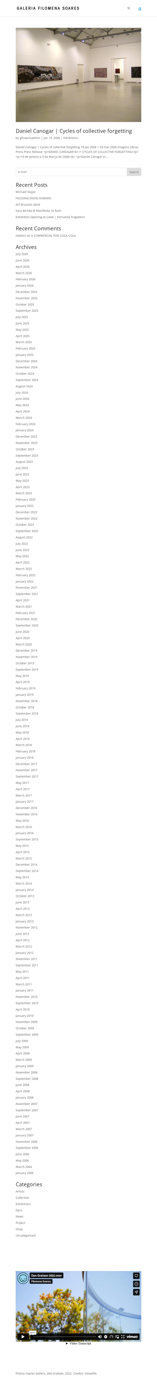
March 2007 (24, 1129)
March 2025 (24, 342)
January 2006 (25, 1173)
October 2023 (25, 449)
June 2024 (22, 399)
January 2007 (25, 1135)
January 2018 (25, 758)
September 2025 (27, 311)
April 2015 (23, 852)
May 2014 (22, 877)
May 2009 (22, 1047)
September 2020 (27, 625)
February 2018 (25, 751)
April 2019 (23, 682)
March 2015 (24, 858)
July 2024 (22, 392)
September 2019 (27, 669)
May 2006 (22, 1160)
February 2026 (25, 279)
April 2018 (23, 739)
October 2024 (25, 373)
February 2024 (25, 424)
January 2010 (25, 1016)
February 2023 (25, 499)
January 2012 (25, 953)
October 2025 (25, 304)
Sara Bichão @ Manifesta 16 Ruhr (39, 211)
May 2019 (22, 676)
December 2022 (26, 512)
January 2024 (25, 430)
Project (20, 1223)
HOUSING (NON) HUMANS (33, 198)
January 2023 (25, 506)
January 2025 (25, 355)
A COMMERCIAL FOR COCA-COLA (53, 235)
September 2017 (27, 776)
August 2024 (24, 386)
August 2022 (24, 537)
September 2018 (27, 713)
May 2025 (22, 330)
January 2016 (25, 833)
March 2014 (24, 883)
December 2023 (26, 436)
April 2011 (23, 978)
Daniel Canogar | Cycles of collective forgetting (74, 130)
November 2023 (26, 443)
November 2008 (26, 1072)
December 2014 (26, 864)
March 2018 (24, 745)
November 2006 (26, 1142)
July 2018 (22, 720)
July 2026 (22, 254)
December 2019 (26, 650)
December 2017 (26, 764)
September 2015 (27, 839)
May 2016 (22, 820)
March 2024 (24, 418)
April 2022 (23, 562)
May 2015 (22, 846)
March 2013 (24, 915)
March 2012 (24, 946)
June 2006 (22, 1154)
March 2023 (24, 493)
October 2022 (25, 525)
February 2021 (25, 613)
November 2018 (26, 701)
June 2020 (22, 632)
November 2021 (26, 587)
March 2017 (24, 795)
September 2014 (27, 871)
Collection (22, 1198)
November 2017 (26, 770)
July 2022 (22, 544)
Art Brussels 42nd (28, 204)
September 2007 (27, 1110)
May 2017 (22, 783)
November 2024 (26, 367)
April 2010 (23, 1009)
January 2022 (25, 581)
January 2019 (25, 695)
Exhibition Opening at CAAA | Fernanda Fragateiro (50, 217)
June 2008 (22, 1085)
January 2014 (25, 890)
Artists (20, 1191)
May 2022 (22, 556)
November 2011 (26, 959)
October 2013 (25, 896)
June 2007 (22, 1116)
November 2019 (26, 657)
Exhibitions (70, 138)
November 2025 (26, 298)
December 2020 (26, 619)
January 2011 (25, 990)
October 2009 (25, 1028)
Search (134, 172)
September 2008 (27, 1079)
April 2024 (23, 411)
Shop (19, 1229)
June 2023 (22, 474)
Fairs (19, 1210)
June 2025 (22, 323)
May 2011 (22, 972)
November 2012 (26, 927)
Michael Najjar (26, 192)
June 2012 (22, 934)
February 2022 (25, 575)
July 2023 (22, 468)
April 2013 (23, 909)
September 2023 (27, 455)
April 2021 (23, 600)
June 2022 (22, 550)
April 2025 (23, 336)
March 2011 (24, 984)
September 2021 (27, 594)
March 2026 (24, 273)
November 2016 (26, 814)
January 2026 (25, 285)
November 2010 (26, 997)
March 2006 (24, 1167)
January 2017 (25, 801)
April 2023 (23, 487)
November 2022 (26, 518)
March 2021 (24, 606)
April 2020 (23, 638)
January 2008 (25, 1097)
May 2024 (22, 405)
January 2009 (25, 1066)
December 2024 (26, 361)
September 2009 (27, 1034)
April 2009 (23, 1053)
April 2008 (23, 1091)
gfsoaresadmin (30, 138)
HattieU (21, 235)
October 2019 (25, 663)
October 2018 (25, 707)
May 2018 (22, 732)
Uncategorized (26, 1235)
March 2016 (24, 827)
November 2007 (26, 1104)
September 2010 (27, 1003)
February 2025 (25, 348)
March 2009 (24, 1060)
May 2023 (22, 481)
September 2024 (27, 380)
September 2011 (27, 965)
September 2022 (27, 531)
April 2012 (23, 940)
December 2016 (26, 808)
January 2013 (25, 921)
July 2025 (22, 317)
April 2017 (23, 789)
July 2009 (22, 1041)
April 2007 (23, 1123)
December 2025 (26, 292)
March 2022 (24, 569)
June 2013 (22, 902)
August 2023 (24, 462)
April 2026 (23, 267)
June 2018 (22, 726)
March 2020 (24, 644)
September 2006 (27, 1148)
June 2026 (22, 260)
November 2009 (26, 1022)
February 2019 (25, 688)
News (19, 1216)
